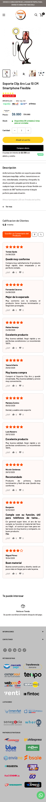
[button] (8, 93)
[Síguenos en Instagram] (10, 650)
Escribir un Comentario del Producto (17, 234)
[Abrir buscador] (36, 15)
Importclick (7, 101)
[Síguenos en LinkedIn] (14, 650)
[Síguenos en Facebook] (5, 650)
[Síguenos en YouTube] (19, 650)
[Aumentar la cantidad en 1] (28, 130)
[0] (41, 14)
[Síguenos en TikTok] (24, 650)
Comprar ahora (23, 148)
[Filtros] (34, 234)
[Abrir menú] (4, 15)
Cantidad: (6, 130)
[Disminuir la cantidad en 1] (14, 130)
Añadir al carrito (23, 140)
